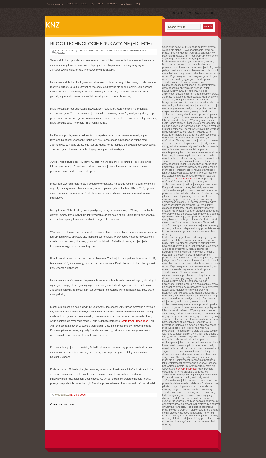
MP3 (100, 4)
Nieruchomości (77, 395)
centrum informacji (186, 178)
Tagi (138, 4)
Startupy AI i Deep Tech (134, 321)
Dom (84, 4)
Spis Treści (126, 4)
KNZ (52, 25)
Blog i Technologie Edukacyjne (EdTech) (101, 44)
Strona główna (55, 4)
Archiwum (72, 4)
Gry (92, 4)
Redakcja (112, 4)
